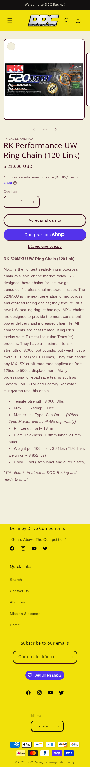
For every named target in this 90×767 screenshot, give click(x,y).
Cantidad (10, 192)
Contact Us (19, 591)
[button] (10, 20)
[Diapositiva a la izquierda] (34, 129)
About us (17, 602)
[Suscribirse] (71, 657)
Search (16, 580)
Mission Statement (26, 614)
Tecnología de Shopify (59, 762)
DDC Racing (35, 762)
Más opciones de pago (45, 246)
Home (15, 625)
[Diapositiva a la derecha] (56, 129)
